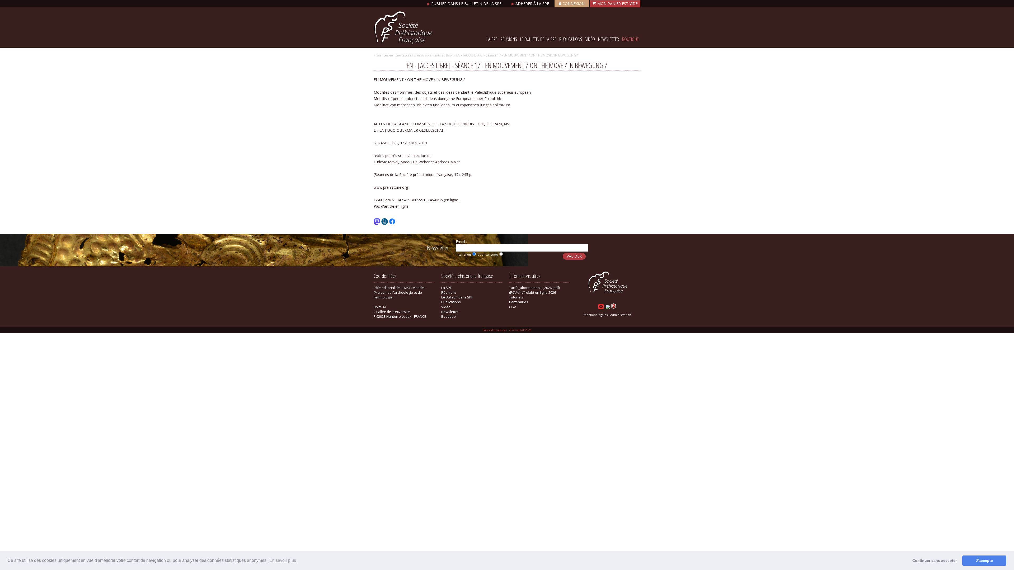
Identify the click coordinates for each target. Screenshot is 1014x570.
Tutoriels (516, 297)
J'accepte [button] (984, 560)
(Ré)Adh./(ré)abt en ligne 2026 (532, 292)
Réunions (508, 39)
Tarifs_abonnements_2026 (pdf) (534, 287)
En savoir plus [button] (282, 560)
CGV (512, 307)
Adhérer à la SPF (530, 3)
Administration (620, 315)
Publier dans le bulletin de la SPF (465, 3)
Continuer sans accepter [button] (934, 560)
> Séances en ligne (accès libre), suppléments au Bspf (413, 55)
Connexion (573, 3)
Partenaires (518, 302)
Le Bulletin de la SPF (538, 39)
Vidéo (590, 39)
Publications (570, 39)
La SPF (492, 39)
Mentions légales (596, 315)
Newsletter (608, 39)
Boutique (630, 39)
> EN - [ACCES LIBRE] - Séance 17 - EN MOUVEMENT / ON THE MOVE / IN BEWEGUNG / (515, 55)
